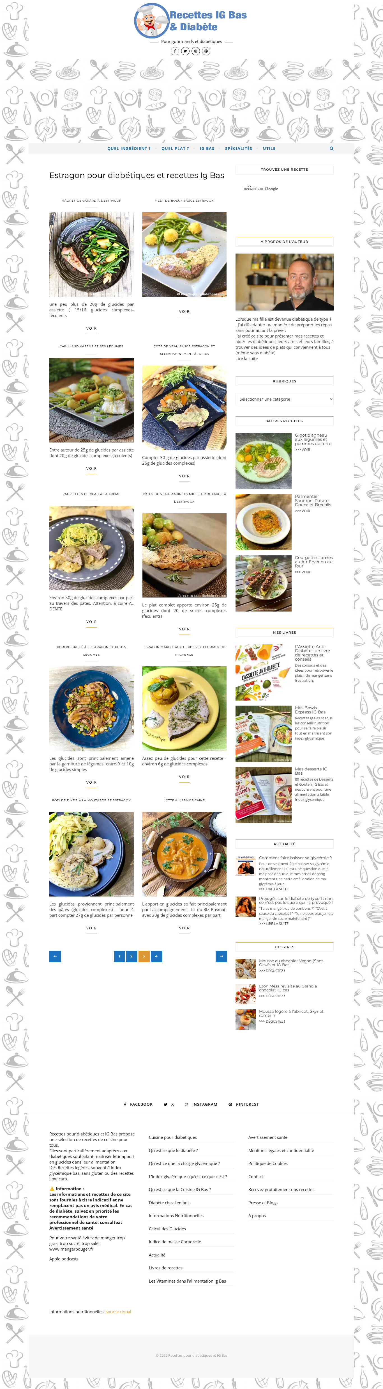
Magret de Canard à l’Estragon (91, 200)
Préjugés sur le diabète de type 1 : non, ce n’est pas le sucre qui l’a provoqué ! (296, 900)
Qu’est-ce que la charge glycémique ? (184, 1163)
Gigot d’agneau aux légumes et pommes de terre (313, 439)
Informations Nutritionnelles (176, 1215)
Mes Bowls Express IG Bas (310, 710)
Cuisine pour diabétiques (173, 1137)
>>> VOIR (302, 449)
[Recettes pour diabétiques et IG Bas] (191, 29)
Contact (255, 1176)
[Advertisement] (191, 101)
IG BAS (207, 148)
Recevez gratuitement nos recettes (281, 1189)
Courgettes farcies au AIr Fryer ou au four (314, 562)
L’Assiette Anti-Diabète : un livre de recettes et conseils (312, 653)
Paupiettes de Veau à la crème (92, 494)
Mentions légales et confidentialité (281, 1150)
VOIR (91, 328)
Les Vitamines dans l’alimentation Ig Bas (187, 1281)
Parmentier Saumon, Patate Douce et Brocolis (313, 500)
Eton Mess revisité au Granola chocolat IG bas (288, 988)
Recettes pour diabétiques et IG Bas (83, 1134)
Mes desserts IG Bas (311, 771)
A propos (257, 1215)
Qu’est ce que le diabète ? (173, 1150)
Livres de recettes (166, 1268)
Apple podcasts (64, 1259)
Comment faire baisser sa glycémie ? (295, 857)
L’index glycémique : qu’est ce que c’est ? (188, 1176)
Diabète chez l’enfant (169, 1202)
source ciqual (119, 1311)
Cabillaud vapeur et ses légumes (91, 346)
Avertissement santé (71, 1228)
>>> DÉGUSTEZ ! (272, 970)
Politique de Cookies (268, 1163)
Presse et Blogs (263, 1202)
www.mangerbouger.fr (71, 1249)
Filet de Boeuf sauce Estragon (184, 200)
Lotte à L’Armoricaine (184, 800)
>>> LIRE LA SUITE (274, 888)
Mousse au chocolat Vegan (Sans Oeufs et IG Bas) (291, 962)
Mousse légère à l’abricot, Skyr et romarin (291, 1013)
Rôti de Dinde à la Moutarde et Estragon (91, 800)
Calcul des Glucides (167, 1228)
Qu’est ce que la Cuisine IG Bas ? (180, 1189)
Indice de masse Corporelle (175, 1241)
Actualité (157, 1255)
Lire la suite (247, 358)
